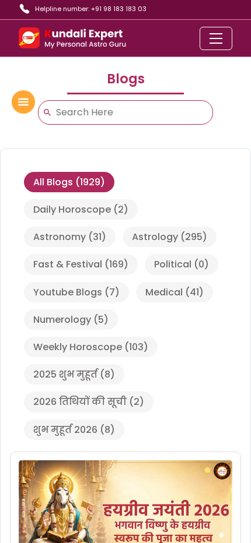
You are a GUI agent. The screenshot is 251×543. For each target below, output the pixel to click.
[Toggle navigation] (216, 38)
